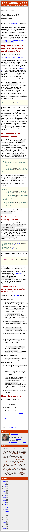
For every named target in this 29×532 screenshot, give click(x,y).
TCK (19, 469)
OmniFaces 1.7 (15, 23)
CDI (4, 450)
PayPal (24, 442)
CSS (17, 451)
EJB (4, 455)
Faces (24, 455)
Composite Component (20, 450)
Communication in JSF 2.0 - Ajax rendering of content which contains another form (13, 58)
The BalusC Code (14, 3)
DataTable (15, 452)
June (6, 509)
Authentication (19, 448)
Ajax (14, 448)
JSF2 (6, 418)
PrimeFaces (10, 465)
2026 (4, 483)
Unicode (19, 471)
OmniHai (17, 463)
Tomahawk (23, 469)
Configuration (7, 451)
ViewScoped (21, 473)
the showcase (21, 213)
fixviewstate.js (6, 40)
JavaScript (16, 457)
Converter (13, 451)
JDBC (21, 457)
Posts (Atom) (12, 427)
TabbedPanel (14, 469)
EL (6, 455)
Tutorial (14, 471)
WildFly (21, 474)
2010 (4, 521)
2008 (4, 524)
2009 (4, 523)
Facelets (19, 455)
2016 (4, 501)
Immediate (5, 457)
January (7, 511)
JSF (6, 459)
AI (11, 448)
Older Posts (25, 424)
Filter (5, 456)
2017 (4, 499)
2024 (4, 486)
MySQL (21, 461)
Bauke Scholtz (14, 434)
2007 (4, 526)
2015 (4, 502)
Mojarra (16, 461)
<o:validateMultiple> (7, 42)
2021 (4, 492)
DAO (10, 452)
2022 (4, 490)
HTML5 (21, 456)
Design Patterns (22, 452)
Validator (20, 472)
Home (15, 424)
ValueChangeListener (8, 473)
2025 (4, 484)
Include (10, 457)
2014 (4, 504)
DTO (12, 453)
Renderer (5, 467)
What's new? (16, 295)
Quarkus (15, 465)
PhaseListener (15, 464)
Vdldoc (15, 473)
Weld (13, 474)
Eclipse (24, 454)
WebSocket (8, 474)
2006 (4, 528)
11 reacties (4, 415)
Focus (8, 456)
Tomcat (6, 471)
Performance (6, 464)
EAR (20, 453)
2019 (4, 495)
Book (24, 448)
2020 (4, 493)
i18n (25, 456)
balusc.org (18, 439)
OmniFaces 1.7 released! (10, 16)
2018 (4, 497)
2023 (4, 488)
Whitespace (17, 474)
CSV (20, 451)
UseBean (11, 472)
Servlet (13, 468)
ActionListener (6, 448)
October (7, 508)
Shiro (18, 468)
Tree (9, 471)
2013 (4, 515)
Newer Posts (4, 424)
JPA (25, 457)
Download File (6, 453)
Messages (12, 461)
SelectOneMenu (22, 467)
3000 (4, 481)
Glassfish (13, 456)
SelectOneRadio (7, 468)
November (7, 506)
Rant (19, 465)
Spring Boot (22, 468)
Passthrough (23, 463)
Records (22, 465)
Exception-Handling (12, 455)
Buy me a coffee (13, 442)
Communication (10, 450)
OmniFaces (11, 418)
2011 (4, 519)
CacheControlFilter (18, 40)
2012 (4, 517)
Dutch (16, 453)
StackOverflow (7, 469)
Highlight (17, 456)
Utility (15, 472)
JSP (16, 459)
